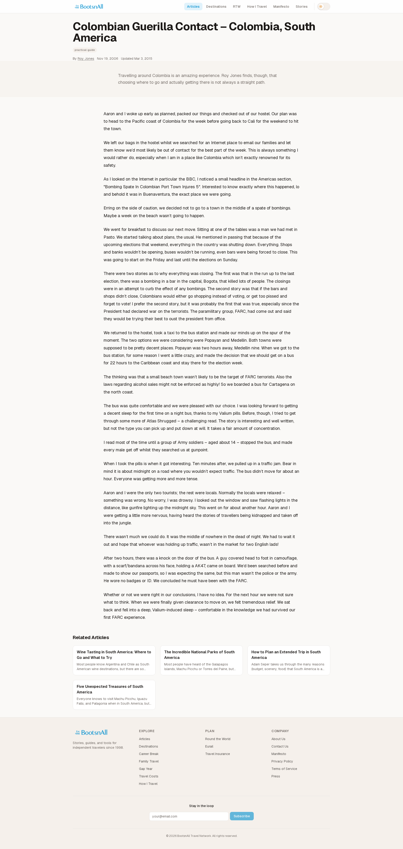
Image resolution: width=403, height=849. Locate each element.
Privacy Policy (282, 761)
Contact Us (279, 746)
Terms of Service (284, 769)
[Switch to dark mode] (323, 6)
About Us (278, 739)
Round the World (217, 739)
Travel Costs (148, 776)
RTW (237, 6)
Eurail (209, 746)
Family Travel (149, 761)
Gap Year (146, 769)
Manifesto (281, 6)
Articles (193, 6)
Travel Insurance (217, 754)
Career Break (149, 754)
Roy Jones (86, 58)
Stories (302, 6)
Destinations (216, 6)
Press (275, 776)
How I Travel (257, 6)
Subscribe (242, 816)
